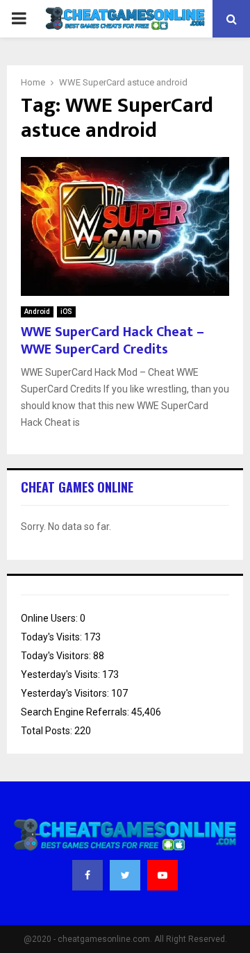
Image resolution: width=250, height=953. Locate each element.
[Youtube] (162, 875)
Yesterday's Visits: (61, 674)
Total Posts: (47, 730)
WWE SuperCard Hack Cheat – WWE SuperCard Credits (112, 340)
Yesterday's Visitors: (66, 693)
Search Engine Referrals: (76, 712)
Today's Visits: (52, 637)
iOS (66, 311)
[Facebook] (87, 875)
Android (37, 311)
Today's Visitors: (57, 655)
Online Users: (50, 618)
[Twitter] (125, 875)
